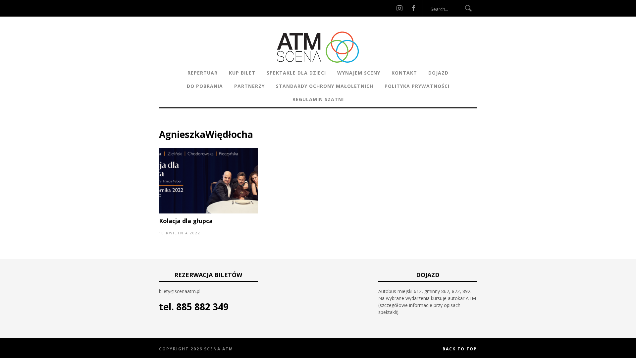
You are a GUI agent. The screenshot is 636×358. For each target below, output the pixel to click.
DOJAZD (438, 73)
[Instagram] (399, 8)
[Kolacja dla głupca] (208, 212)
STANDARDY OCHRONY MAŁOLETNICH (324, 86)
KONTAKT (404, 73)
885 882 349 (202, 306)
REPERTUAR (202, 73)
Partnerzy (249, 86)
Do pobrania (205, 86)
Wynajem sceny (358, 73)
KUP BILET (242, 73)
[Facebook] (413, 8)
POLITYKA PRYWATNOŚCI (417, 86)
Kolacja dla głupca (186, 221)
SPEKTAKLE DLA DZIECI (296, 73)
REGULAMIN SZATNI (318, 99)
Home (166, 124)
